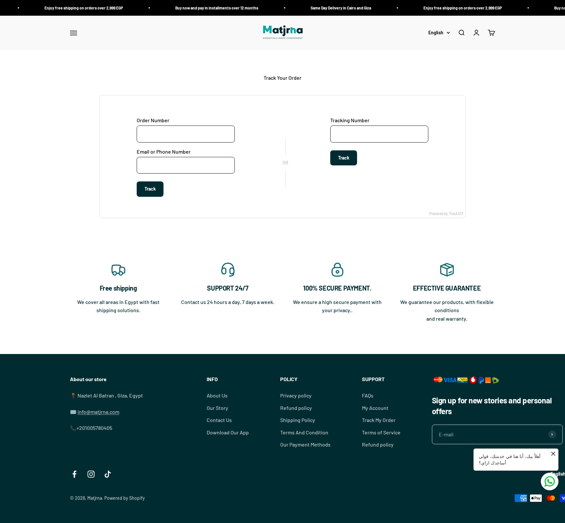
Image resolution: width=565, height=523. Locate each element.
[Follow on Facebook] (74, 474)
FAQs (367, 395)
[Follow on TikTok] (107, 474)
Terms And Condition (304, 432)
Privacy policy (296, 395)
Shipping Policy (297, 420)
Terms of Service (381, 432)
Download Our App (228, 432)
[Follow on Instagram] (91, 474)
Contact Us (219, 420)
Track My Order (379, 420)
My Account (375, 408)
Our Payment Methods (305, 444)
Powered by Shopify (124, 498)
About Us (217, 395)
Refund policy (296, 408)
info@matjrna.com (98, 412)
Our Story (217, 408)
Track (150, 189)
